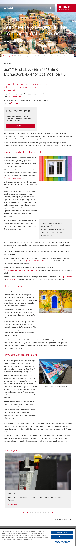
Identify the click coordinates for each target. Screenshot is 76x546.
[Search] (46, 7)
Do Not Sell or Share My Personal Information (62, 541)
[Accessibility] (50, 7)
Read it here (16, 97)
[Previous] (23, 512)
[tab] (27, 512)
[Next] (52, 512)
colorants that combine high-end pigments (22, 270)
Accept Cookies (62, 532)
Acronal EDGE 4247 (36, 261)
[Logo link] (64, 8)
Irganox (13, 279)
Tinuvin (69, 277)
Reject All (62, 537)
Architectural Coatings (15, 178)
